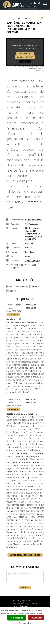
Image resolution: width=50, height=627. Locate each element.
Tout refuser (36, 617)
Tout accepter (16, 617)
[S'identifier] (34, 3)
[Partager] (38, 3)
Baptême (35, 286)
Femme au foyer (22, 286)
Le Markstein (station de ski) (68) (33, 236)
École (9, 286)
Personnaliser (25, 623)
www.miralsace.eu (20, 606)
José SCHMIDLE (32, 261)
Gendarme (11, 291)
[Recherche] (31, 3)
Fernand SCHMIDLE (34, 220)
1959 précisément (33, 224)
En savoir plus (39, 71)
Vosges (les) (31, 234)
